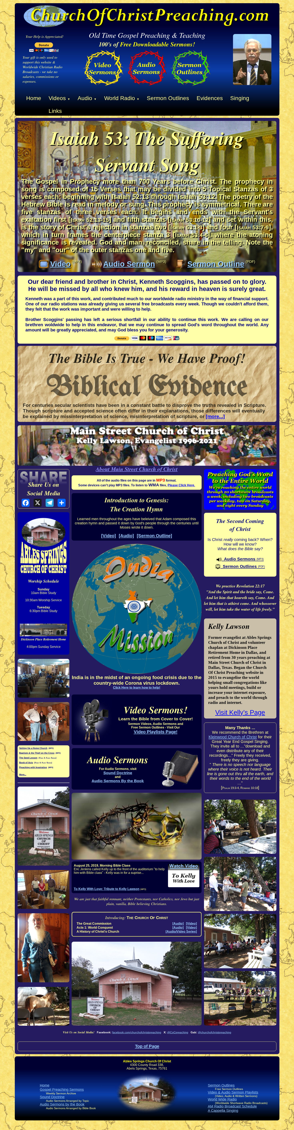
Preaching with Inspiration (33, 767)
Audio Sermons (243, 559)
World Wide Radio (222, 1099)
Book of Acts (26, 762)
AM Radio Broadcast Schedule (232, 1106)
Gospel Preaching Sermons (62, 1090)
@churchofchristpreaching (214, 1032)
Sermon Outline (215, 264)
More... (22, 774)
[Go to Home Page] (252, 84)
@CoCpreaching (177, 1032)
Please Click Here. (181, 485)
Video (60, 264)
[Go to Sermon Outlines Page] (190, 86)
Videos (59, 98)
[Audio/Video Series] (181, 931)
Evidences (210, 98)
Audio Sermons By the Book (118, 781)
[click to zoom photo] (43, 678)
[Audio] (126, 535)
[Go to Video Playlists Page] (103, 86)
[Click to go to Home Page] (147, 1115)
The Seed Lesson (28, 758)
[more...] (215, 416)
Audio (87, 98)
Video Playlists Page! (155, 731)
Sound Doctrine (117, 773)
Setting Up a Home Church (33, 748)
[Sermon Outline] (154, 535)
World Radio (121, 98)
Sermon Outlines (168, 98)
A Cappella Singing (223, 1111)
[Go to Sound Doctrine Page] (147, 86)
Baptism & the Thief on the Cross (36, 753)
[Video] (108, 535)
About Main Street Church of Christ (137, 469)
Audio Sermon (129, 264)
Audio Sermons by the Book (62, 1104)
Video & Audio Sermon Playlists (233, 1092)
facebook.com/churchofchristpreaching (136, 1032)
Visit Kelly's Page (240, 712)
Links (55, 111)
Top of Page (147, 1046)
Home (33, 98)
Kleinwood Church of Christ (233, 737)
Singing (239, 98)
